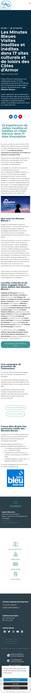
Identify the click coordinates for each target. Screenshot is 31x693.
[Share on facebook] (11, 117)
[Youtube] (18, 631)
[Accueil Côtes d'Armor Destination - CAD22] (6, 5)
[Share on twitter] (15, 117)
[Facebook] (5, 631)
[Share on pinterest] (20, 117)
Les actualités (16, 28)
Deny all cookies (15, 688)
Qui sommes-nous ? (15, 549)
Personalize (15, 684)
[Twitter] (9, 631)
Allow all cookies (15, 680)
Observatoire (15, 559)
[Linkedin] (22, 631)
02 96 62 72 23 (7, 520)
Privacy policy (7, 673)
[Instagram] (13, 631)
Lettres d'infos (15, 579)
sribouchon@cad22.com (10, 522)
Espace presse (15, 569)
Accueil (4, 28)
